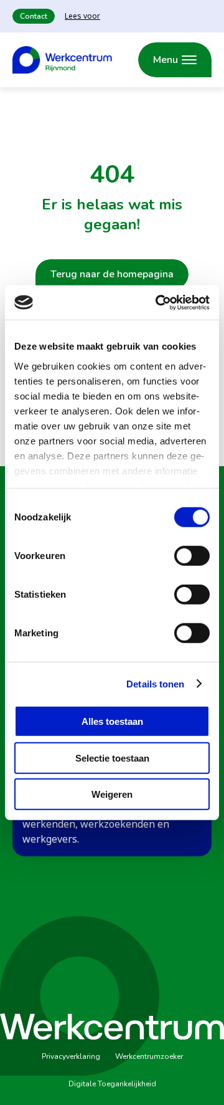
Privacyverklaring (71, 1056)
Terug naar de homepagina (112, 274)
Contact (33, 16)
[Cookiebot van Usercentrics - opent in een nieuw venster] (158, 302)
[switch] (192, 556)
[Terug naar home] (62, 60)
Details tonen (155, 683)
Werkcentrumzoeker (149, 1056)
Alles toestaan (112, 721)
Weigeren (112, 794)
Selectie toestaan (112, 757)
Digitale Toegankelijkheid (112, 1084)
